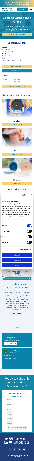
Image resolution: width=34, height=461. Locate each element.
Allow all (17, 255)
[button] (31, 9)
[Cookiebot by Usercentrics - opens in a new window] (20, 195)
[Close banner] (31, 194)
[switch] (29, 231)
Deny (17, 265)
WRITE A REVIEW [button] (10, 343)
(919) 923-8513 (24, 4)
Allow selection (17, 260)
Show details (24, 249)
